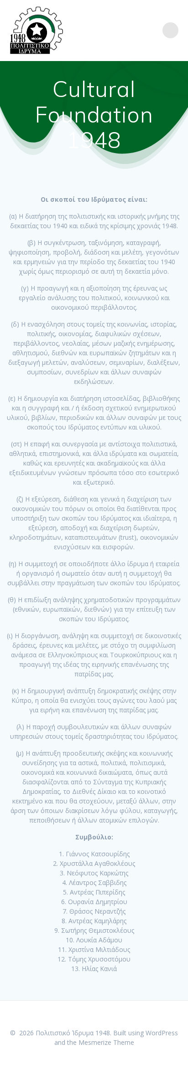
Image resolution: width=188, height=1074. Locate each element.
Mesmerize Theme (106, 1042)
